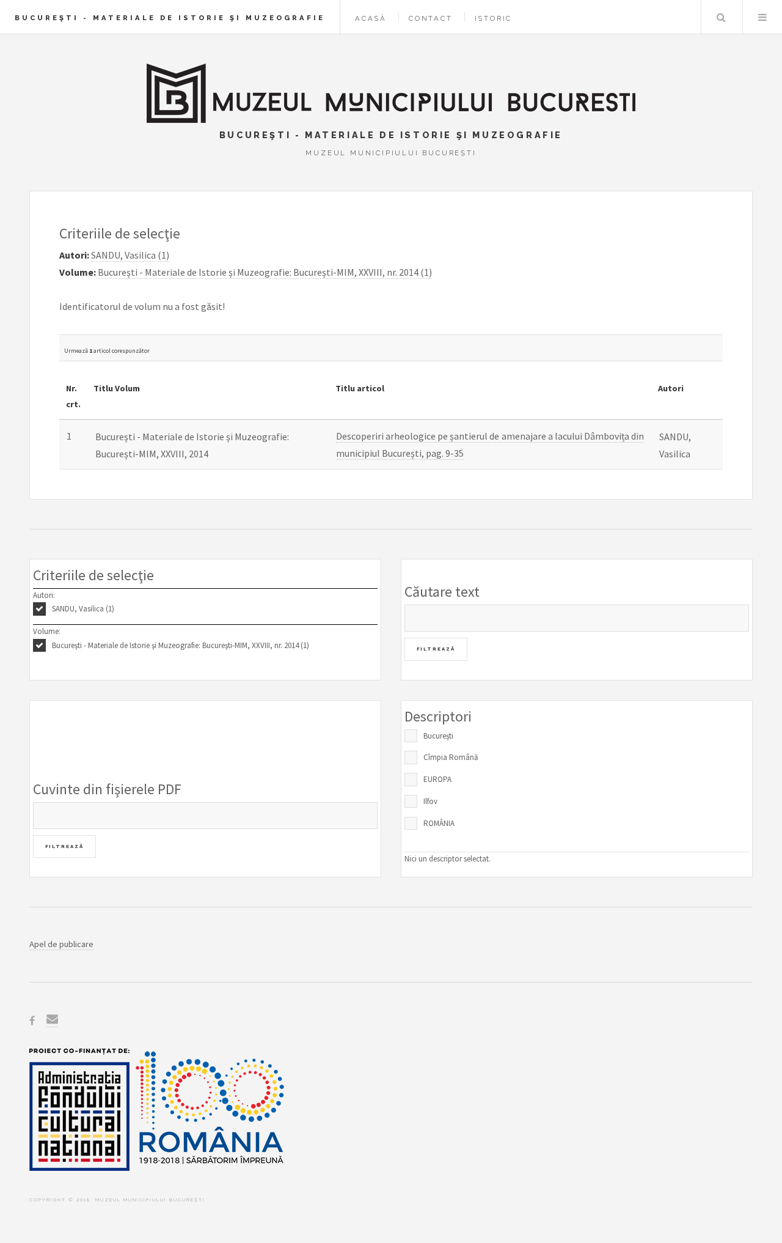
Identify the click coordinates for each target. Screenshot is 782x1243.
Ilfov (430, 801)
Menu (762, 17)
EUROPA (437, 779)
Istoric (494, 18)
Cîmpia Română (450, 757)
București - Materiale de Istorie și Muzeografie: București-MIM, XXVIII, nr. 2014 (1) (180, 645)
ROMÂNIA (439, 823)
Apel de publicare (61, 944)
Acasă (371, 18)
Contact (431, 18)
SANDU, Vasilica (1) (83, 608)
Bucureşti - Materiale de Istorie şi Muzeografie (170, 17)
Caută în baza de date (720, 17)
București (438, 736)
